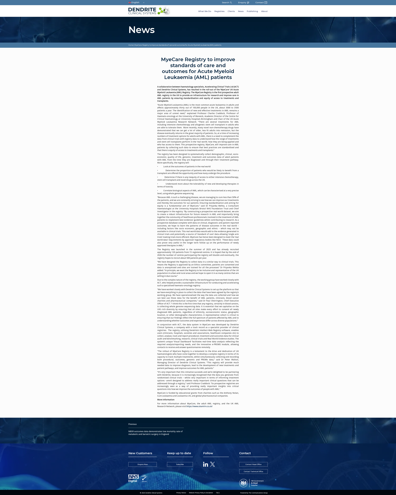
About (264, 11)
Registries (219, 11)
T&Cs (218, 493)
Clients (231, 11)
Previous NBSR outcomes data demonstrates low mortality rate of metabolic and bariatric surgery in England (155, 429)
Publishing (252, 11)
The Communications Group (258, 493)
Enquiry (242, 2)
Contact (259, 2)
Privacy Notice (181, 493)
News (241, 11)
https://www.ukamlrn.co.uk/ (199, 406)
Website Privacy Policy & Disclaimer (201, 493)
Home (130, 45)
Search (226, 2)
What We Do (204, 11)
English (135, 2)
